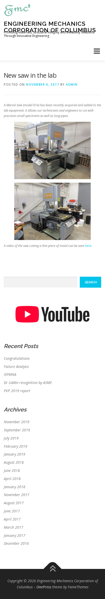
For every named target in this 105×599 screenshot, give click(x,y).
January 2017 (14, 535)
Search (91, 282)
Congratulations (17, 358)
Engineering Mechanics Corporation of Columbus (50, 26)
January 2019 (14, 454)
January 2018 (14, 486)
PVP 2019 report (17, 390)
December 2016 (16, 543)
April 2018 (12, 478)
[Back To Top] (53, 569)
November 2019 (16, 421)
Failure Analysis (16, 366)
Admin (72, 84)
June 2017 (12, 511)
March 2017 (13, 527)
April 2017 (12, 519)
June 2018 (12, 470)
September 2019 (17, 430)
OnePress (43, 586)
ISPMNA (10, 374)
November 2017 (16, 494)
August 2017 (14, 502)
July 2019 (11, 438)
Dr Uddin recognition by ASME (28, 382)
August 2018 (14, 462)
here (88, 246)
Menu (96, 51)
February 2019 (15, 446)
